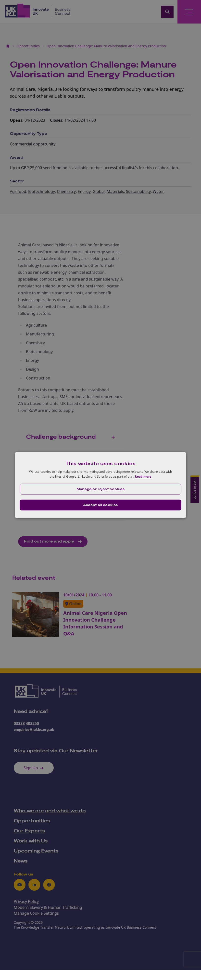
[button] (100, 489)
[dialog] (100, 485)
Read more (143, 476)
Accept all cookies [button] (100, 505)
